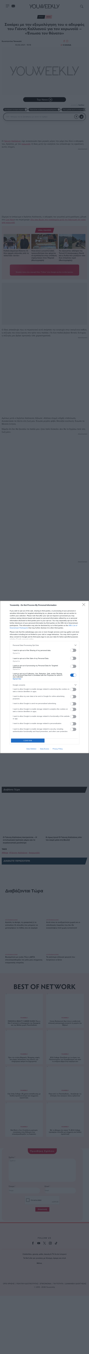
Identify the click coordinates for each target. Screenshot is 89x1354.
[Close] (84, 605)
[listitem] (44, 645)
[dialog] (44, 677)
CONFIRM (28, 740)
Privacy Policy (58, 749)
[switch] (73, 650)
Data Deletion (31, 749)
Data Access (44, 749)
